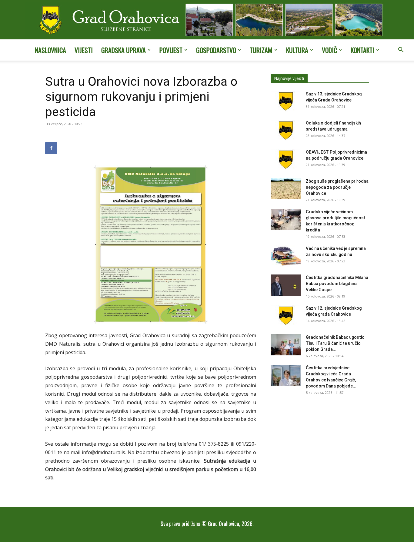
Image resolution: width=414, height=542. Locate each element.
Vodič (329, 50)
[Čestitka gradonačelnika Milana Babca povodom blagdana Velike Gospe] (286, 285)
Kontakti (362, 50)
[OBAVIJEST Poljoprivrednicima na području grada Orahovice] (286, 159)
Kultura (297, 50)
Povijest (170, 50)
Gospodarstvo (216, 50)
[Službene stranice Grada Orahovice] (207, 20)
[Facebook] (51, 148)
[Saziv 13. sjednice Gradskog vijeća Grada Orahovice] (286, 101)
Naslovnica (50, 50)
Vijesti (84, 50)
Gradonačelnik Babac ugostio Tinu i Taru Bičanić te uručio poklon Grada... (335, 343)
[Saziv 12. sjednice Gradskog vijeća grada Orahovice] (286, 315)
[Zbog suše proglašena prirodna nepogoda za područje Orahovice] (286, 188)
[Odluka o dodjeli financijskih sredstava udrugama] (286, 130)
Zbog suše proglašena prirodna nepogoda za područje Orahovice (337, 187)
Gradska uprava (123, 50)
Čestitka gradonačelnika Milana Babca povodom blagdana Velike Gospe (337, 283)
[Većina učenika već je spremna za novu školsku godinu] (286, 256)
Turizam (261, 50)
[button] (400, 50)
